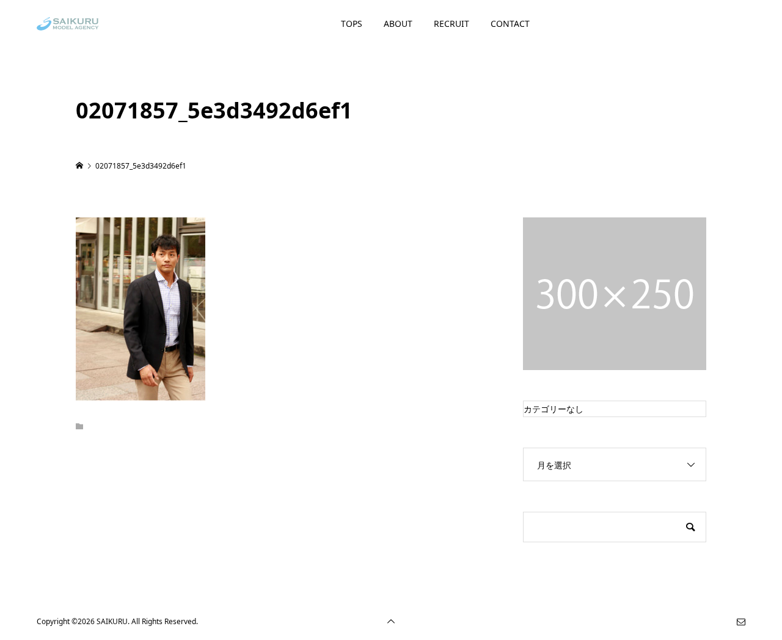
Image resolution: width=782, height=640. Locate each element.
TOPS (351, 23)
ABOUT (398, 23)
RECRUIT (451, 23)
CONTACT (510, 23)
